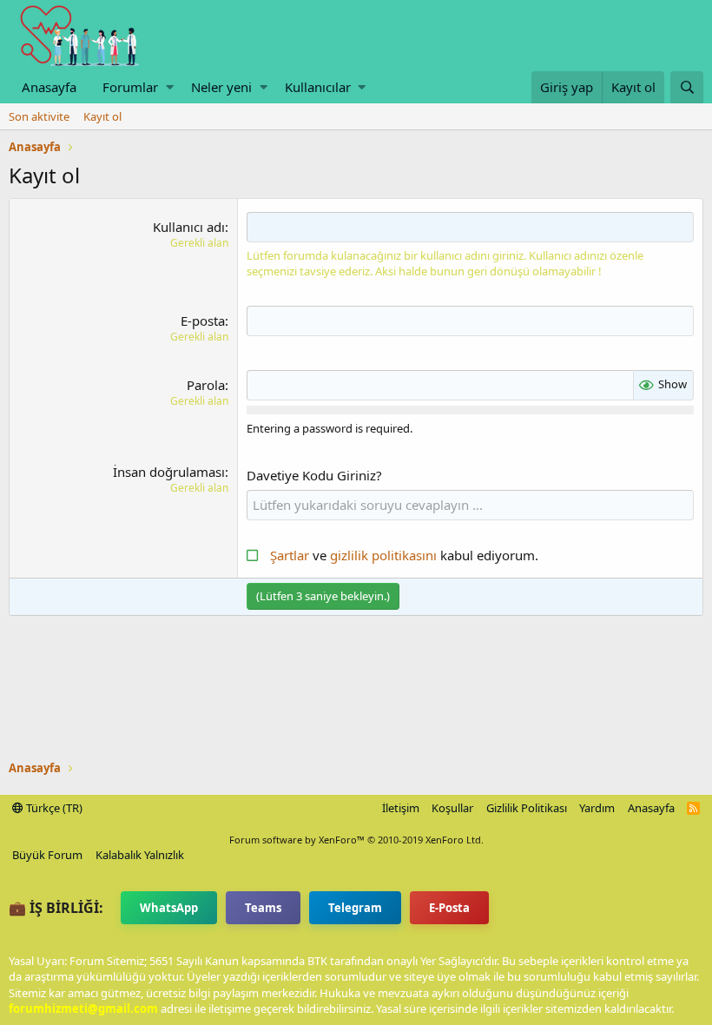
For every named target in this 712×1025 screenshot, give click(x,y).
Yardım (597, 808)
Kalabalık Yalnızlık (140, 855)
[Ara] (686, 87)
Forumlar (130, 87)
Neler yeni (221, 87)
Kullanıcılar (318, 87)
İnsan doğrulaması (169, 471)
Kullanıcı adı (189, 226)
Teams (263, 908)
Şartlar (290, 555)
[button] (170, 87)
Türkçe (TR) (52, 808)
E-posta (203, 320)
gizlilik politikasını (385, 555)
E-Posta (449, 908)
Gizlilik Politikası (526, 808)
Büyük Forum (47, 855)
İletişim (400, 808)
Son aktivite (39, 116)
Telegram (355, 908)
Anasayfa (49, 87)
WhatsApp (169, 908)
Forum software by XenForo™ (356, 839)
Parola (206, 384)
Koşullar (452, 808)
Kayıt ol (102, 116)
